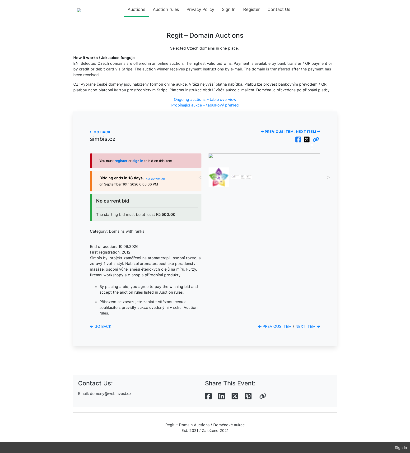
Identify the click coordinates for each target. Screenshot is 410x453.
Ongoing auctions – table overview (205, 99)
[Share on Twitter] (235, 396)
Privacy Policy (200, 9)
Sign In (229, 9)
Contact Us (278, 9)
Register (251, 9)
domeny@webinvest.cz (110, 393)
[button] (316, 140)
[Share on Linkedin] (221, 396)
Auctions (136, 9)
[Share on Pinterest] (248, 396)
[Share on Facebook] (208, 396)
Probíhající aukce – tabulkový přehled (205, 105)
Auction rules (166, 9)
